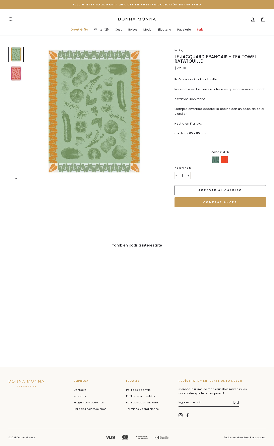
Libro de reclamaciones (90, 409)
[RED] (30, 343)
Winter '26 (101, 30)
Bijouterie (164, 30)
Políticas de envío (138, 390)
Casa (119, 30)
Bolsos (132, 30)
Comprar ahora (220, 202)
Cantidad (183, 168)
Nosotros (80, 396)
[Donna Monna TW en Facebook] (188, 415)
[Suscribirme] (236, 402)
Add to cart (27, 334)
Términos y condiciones (142, 409)
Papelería (184, 30)
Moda (147, 30)
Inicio (178, 50)
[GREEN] (25, 343)
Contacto (80, 390)
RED (224, 159)
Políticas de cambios (140, 396)
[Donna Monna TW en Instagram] (181, 415)
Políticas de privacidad (142, 402)
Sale (200, 30)
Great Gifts (79, 30)
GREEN (215, 159)
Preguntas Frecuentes (89, 402)
